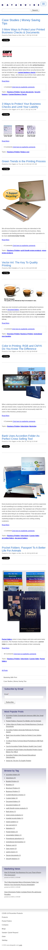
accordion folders (8, 538)
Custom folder (34, 536)
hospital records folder (14, 818)
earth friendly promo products (30, 250)
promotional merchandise (15, 842)
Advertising (24, 426)
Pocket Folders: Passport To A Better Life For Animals (24, 549)
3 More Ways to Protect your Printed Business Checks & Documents (23, 31)
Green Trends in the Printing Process (24, 161)
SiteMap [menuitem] (4, 940)
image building (12, 822)
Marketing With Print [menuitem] (10, 677)
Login (20, 945)
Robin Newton (12, 35)
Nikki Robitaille (12, 268)
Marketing (32, 426)
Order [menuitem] (4, 936)
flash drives (11, 811)
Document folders (13, 801)
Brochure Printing (13, 334)
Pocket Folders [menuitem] (7, 921)
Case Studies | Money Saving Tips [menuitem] (15, 681)
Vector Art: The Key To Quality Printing (20, 264)
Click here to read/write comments (23, 87)
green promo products (14, 815)
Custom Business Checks (17, 94)
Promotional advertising (15, 838)
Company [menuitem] (5, 925)
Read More (5, 81)
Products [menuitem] (5, 917)
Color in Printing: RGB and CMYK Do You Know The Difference (22, 347)
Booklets (10, 785)
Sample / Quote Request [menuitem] (10, 932)
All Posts (5, 670)
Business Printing (13, 92)
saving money (12, 852)
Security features (12, 859)
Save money (11, 848)
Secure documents (27, 92)
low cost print (11, 825)
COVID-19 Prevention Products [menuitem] (12, 913)
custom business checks (26, 72)
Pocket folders (7, 639)
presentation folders (14, 835)
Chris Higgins (12, 109)
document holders (21, 538)
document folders (13, 309)
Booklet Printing (12, 781)
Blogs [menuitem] (4, 929)
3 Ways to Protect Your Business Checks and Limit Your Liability (21, 105)
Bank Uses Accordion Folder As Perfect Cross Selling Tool (21, 437)
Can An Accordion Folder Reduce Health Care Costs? (24, 746)
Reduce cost (24, 152)
